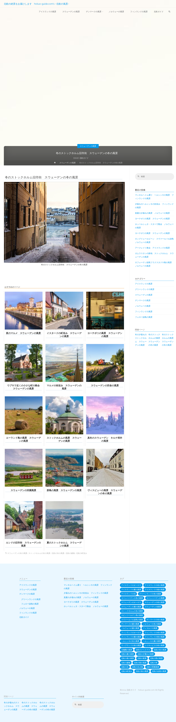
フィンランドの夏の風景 (131, 637)
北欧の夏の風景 (127, 654)
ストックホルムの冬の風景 (39, 553)
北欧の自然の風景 (159, 671)
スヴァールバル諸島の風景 (132, 620)
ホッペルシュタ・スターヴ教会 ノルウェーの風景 (86, 606)
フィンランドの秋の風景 (155, 637)
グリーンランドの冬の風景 (150, 594)
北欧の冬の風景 (58, 553)
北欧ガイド (24, 617)
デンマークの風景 (142, 300)
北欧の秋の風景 (142, 671)
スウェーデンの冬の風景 (17, 553)
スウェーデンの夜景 (153, 607)
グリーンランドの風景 (144, 289)
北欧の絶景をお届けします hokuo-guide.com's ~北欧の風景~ (36, 3)
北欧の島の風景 (156, 658)
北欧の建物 (70, 553)
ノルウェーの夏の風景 (130, 628)
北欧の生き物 (137, 667)
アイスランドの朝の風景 (155, 590)
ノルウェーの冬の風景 (152, 624)
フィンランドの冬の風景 (155, 633)
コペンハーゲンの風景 (155, 598)
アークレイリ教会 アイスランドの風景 (152, 248)
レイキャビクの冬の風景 (155, 645)
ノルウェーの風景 (142, 306)
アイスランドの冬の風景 (155, 585)
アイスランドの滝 (128, 594)
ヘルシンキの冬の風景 (130, 641)
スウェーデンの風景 (88, 146)
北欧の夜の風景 (127, 658)
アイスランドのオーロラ (131, 585)
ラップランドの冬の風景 (131, 645)
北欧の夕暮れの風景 (145, 654)
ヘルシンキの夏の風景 (152, 641)
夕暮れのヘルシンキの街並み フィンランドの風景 (86, 593)
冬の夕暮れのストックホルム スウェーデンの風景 (141, 339)
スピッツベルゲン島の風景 (132, 615)
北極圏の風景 (126, 650)
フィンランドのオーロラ (131, 633)
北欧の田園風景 (152, 667)
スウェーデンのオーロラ (131, 602)
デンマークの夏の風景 (130, 624)
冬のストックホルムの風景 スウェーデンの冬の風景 (154, 339)
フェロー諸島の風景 (143, 317)
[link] (169, 12)
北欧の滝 (124, 667)
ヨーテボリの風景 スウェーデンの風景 (152, 218)
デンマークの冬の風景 (155, 620)
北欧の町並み (81, 553)
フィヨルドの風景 (150, 628)
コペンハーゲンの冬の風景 (132, 598)
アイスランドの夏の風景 (131, 590)
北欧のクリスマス (143, 650)
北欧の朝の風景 (140, 663)
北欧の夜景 (141, 658)
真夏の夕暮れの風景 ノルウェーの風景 (152, 213)
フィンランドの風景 (143, 311)
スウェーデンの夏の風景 (131, 607)
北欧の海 (153, 663)
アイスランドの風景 (143, 284)
